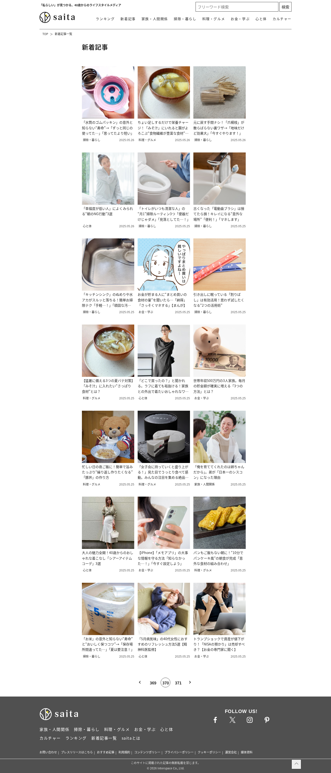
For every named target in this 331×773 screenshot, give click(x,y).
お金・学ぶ (240, 18)
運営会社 (231, 752)
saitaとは (131, 738)
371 (178, 683)
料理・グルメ (213, 18)
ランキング (105, 18)
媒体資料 (246, 752)
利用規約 (124, 752)
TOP (45, 34)
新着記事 (127, 18)
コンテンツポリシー (147, 752)
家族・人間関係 (155, 18)
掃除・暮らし (185, 18)
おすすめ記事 (105, 752)
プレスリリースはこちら (77, 752)
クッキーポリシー (209, 752)
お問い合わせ (48, 752)
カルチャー (282, 18)
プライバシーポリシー (179, 752)
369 (153, 683)
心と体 (261, 18)
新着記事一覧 (63, 34)
